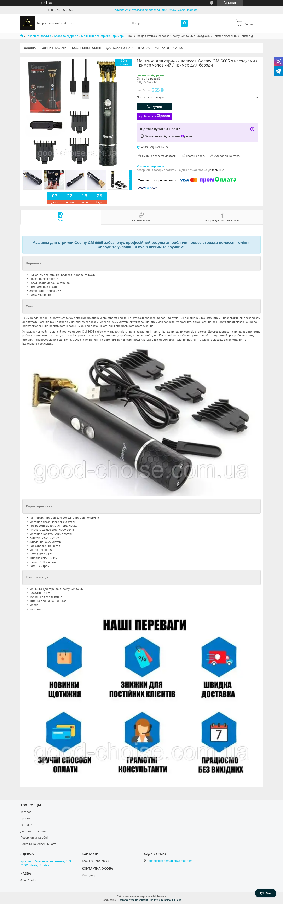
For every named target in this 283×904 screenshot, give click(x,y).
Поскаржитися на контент (133, 900)
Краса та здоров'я (66, 36)
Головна (29, 48)
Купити (157, 107)
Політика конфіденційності (38, 844)
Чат (268, 893)
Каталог (25, 811)
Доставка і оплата (119, 48)
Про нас (144, 48)
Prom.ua (161, 896)
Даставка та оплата (33, 831)
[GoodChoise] (27, 23)
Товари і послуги (53, 48)
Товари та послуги (38, 36)
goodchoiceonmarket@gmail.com (170, 860)
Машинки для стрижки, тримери (103, 36)
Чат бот (179, 48)
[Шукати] (184, 23)
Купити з (150, 116)
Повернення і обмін (86, 48)
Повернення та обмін (34, 837)
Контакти (162, 48)
